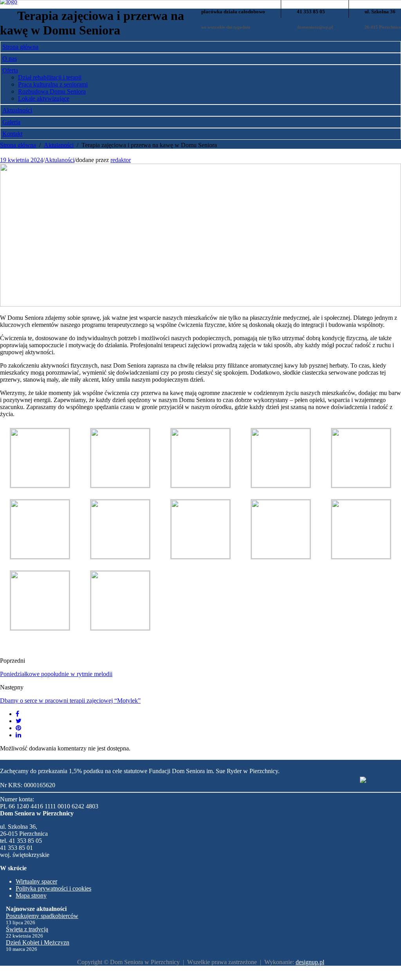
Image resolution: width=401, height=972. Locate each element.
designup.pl (310, 962)
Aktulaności (59, 160)
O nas (9, 58)
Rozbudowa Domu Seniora (52, 91)
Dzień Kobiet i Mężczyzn (37, 942)
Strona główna (20, 46)
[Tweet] (19, 721)
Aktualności (17, 110)
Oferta (10, 70)
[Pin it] (18, 728)
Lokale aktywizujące (43, 98)
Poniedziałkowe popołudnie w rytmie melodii (56, 674)
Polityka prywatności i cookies (53, 888)
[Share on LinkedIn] (18, 735)
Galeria (11, 122)
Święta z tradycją (27, 929)
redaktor (120, 160)
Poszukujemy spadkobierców (42, 915)
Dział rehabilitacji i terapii (49, 77)
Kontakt (12, 133)
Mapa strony (31, 895)
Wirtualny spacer (36, 881)
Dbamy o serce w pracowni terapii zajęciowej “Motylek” (70, 700)
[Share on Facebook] (17, 714)
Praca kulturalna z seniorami (53, 84)
